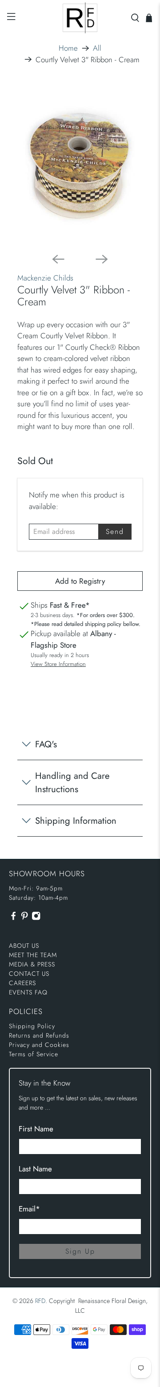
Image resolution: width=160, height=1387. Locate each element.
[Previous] (58, 259)
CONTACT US (29, 973)
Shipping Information (75, 820)
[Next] (101, 259)
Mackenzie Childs (45, 278)
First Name (36, 1128)
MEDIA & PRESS (32, 964)
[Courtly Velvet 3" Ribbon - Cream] (80, 165)
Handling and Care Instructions (72, 782)
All (97, 48)
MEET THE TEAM (33, 954)
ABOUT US (24, 945)
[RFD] (80, 17)
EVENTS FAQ (28, 992)
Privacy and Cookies (39, 1044)
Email (29, 1208)
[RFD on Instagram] (36, 918)
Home (68, 48)
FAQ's (46, 744)
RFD (40, 1300)
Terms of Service (33, 1054)
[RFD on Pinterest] (24, 918)
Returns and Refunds (39, 1035)
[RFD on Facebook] (13, 918)
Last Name (35, 1168)
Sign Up (80, 1251)
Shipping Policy (32, 1026)
